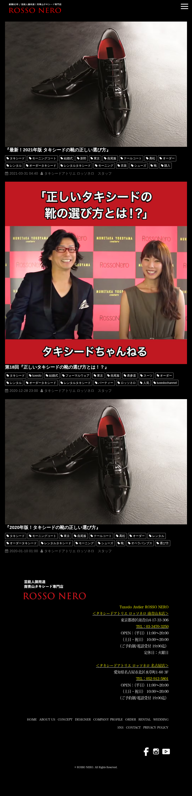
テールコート (133, 158)
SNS (121, 727)
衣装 (124, 165)
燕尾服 (111, 158)
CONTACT (133, 727)
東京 (97, 158)
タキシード (17, 158)
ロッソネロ (128, 383)
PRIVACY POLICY (155, 727)
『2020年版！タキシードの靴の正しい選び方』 (52, 527)
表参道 (131, 375)
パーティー (105, 383)
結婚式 (68, 158)
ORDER (130, 719)
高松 (152, 158)
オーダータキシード (42, 165)
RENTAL (144, 719)
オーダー (169, 158)
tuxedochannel (167, 383)
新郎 (83, 158)
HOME (32, 719)
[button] (184, 6)
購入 (167, 165)
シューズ (140, 165)
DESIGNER (83, 719)
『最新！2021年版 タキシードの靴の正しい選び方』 (58, 149)
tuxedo (37, 375)
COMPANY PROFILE (108, 719)
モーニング (105, 165)
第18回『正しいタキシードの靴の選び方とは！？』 (57, 367)
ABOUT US (47, 719)
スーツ (148, 375)
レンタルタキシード (77, 165)
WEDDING (160, 719)
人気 (146, 383)
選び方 (164, 543)
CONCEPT (65, 719)
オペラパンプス (141, 543)
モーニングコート (44, 158)
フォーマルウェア (78, 375)
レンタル (16, 165)
